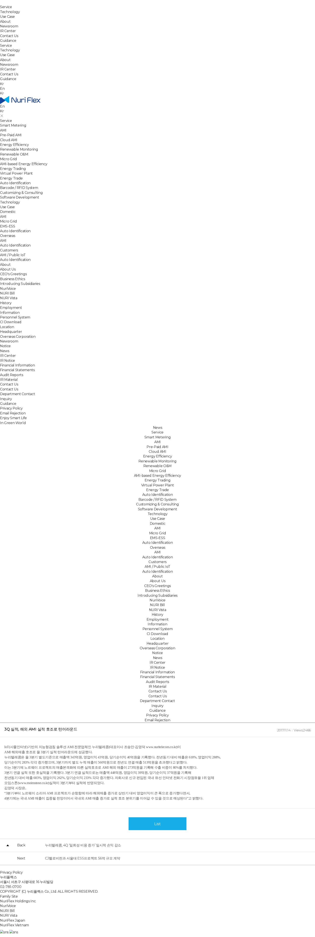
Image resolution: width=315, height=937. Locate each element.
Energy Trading (13, 169)
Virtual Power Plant (16, 173)
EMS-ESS (7, 226)
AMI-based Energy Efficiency (23, 164)
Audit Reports (11, 375)
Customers (9, 250)
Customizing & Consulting (21, 193)
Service (6, 7)
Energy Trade (11, 178)
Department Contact (17, 394)
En (2, 89)
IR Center (8, 31)
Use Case (7, 17)
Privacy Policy (11, 408)
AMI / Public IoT (13, 255)
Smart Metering (13, 125)
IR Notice (7, 361)
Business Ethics (12, 279)
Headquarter (11, 332)
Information (10, 313)
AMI (3, 130)
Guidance (8, 41)
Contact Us (9, 36)
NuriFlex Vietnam (14, 925)
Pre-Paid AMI (11, 135)
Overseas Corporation (18, 337)
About (5, 21)
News (4, 351)
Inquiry (6, 399)
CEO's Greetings (13, 274)
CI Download (10, 322)
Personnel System (15, 317)
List (157, 824)
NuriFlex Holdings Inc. (18, 901)
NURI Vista (8, 298)
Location (7, 327)
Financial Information (17, 365)
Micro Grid (8, 159)
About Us (7, 269)
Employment (11, 308)
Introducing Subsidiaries (20, 284)
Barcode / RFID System (19, 188)
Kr (2, 93)
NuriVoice (8, 289)
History (6, 303)
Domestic (7, 212)
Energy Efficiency (14, 145)
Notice (5, 346)
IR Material (9, 380)
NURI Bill (7, 293)
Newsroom (9, 26)
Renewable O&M (14, 154)
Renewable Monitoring (19, 149)
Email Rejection (13, 413)
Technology (10, 12)
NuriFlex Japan (12, 920)
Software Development (19, 197)
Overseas (7, 236)
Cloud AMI (8, 140)
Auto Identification (15, 183)
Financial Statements (17, 370)
